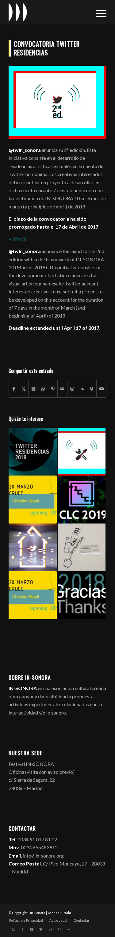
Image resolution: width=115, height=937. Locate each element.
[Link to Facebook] (22, 929)
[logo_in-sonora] (48, 12)
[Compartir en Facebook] (14, 388)
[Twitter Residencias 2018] (32, 452)
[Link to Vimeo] (92, 388)
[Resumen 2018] (81, 595)
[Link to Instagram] (72, 388)
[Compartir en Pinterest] (53, 388)
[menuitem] (98, 12)
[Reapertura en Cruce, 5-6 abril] (32, 595)
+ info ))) (17, 239)
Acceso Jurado (59, 913)
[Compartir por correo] (62, 388)
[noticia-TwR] (57, 102)
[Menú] (98, 12)
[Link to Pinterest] (59, 929)
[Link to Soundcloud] (82, 388)
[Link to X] (13, 929)
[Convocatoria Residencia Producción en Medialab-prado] (81, 452)
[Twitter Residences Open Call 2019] (32, 547)
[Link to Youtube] (101, 388)
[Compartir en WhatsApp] (43, 388)
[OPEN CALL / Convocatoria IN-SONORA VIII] (81, 547)
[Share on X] (33, 388)
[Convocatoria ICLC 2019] (81, 499)
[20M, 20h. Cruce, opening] (32, 499)
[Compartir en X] (24, 388)
